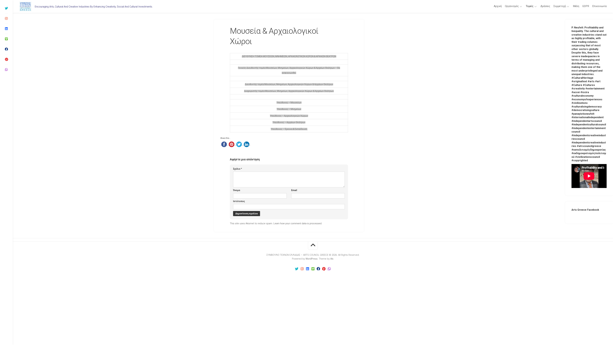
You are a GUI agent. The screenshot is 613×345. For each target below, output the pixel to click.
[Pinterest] (6, 59)
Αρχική (498, 6)
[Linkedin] (6, 28)
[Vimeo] (6, 38)
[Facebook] (6, 49)
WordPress (312, 258)
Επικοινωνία (599, 6)
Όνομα (236, 190)
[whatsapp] (6, 69)
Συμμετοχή (559, 6)
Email (294, 190)
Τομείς (530, 6)
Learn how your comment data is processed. (297, 223)
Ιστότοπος (239, 201)
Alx (331, 258)
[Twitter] (6, 8)
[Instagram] (6, 18)
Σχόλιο (237, 169)
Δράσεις (545, 6)
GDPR (585, 6)
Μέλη (576, 6)
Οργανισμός (512, 6)
